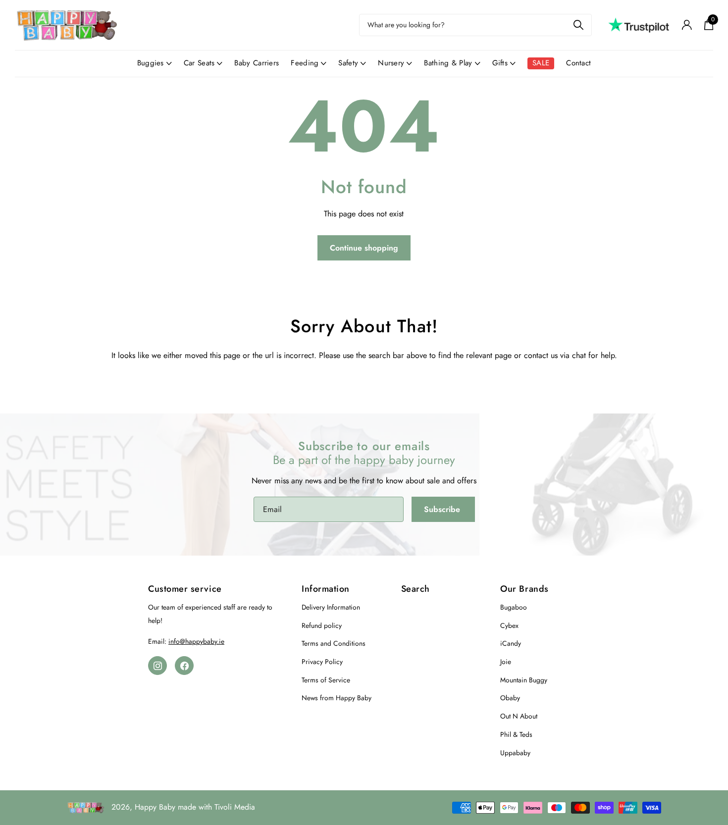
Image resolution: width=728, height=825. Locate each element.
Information (326, 588)
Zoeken (578, 25)
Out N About (518, 716)
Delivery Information (331, 607)
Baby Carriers (256, 62)
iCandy (510, 643)
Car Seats (199, 62)
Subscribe (443, 509)
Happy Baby (155, 807)
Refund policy (322, 625)
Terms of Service (326, 680)
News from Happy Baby (336, 698)
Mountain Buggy (523, 680)
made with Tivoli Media (216, 807)
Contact (578, 62)
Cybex (509, 625)
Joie (505, 662)
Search (415, 588)
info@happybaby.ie (196, 641)
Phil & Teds (516, 734)
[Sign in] (686, 25)
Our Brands (524, 588)
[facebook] (184, 665)
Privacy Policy (322, 662)
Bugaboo (513, 607)
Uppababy (515, 753)
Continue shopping (364, 248)
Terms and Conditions (333, 643)
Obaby (510, 698)
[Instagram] (157, 665)
